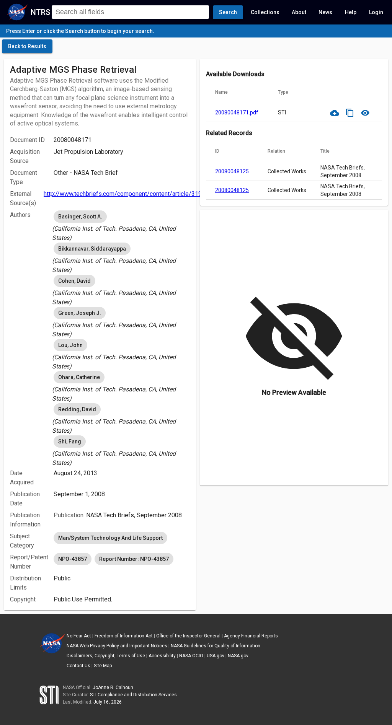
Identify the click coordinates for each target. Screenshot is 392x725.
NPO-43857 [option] (72, 559)
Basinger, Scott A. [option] (80, 216)
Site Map (103, 665)
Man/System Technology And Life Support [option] (110, 538)
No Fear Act (79, 636)
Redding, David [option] (77, 409)
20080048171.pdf (236, 112)
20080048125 (232, 171)
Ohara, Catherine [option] (79, 377)
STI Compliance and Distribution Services (133, 694)
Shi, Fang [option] (69, 441)
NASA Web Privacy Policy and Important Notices (117, 645)
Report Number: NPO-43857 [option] (134, 559)
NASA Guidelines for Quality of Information (215, 645)
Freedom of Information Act (124, 636)
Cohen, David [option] (74, 281)
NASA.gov (238, 655)
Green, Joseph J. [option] (79, 313)
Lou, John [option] (70, 345)
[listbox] (122, 226)
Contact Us (78, 665)
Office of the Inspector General (188, 636)
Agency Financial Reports (251, 636)
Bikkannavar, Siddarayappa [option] (92, 249)
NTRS (40, 12)
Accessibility (162, 655)
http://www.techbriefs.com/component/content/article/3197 (124, 193)
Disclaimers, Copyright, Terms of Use (106, 655)
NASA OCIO (191, 655)
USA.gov (215, 655)
